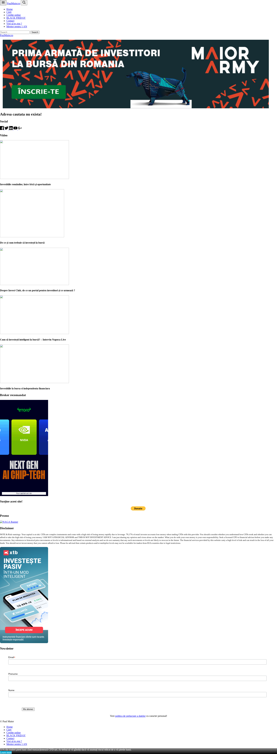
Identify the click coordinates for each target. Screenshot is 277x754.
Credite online (13, 15)
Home (9, 9)
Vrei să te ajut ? (14, 23)
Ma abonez (28, 709)
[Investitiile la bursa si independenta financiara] (34, 382)
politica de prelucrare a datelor (130, 716)
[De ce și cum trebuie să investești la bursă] (32, 236)
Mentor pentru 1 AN (16, 26)
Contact (10, 20)
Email (11, 657)
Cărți (8, 12)
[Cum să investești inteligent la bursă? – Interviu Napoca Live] (34, 333)
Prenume (13, 674)
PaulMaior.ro (13, 3)
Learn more (6, 752)
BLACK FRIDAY (16, 18)
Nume (11, 690)
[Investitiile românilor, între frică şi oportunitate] (34, 178)
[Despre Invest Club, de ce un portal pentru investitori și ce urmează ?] (34, 284)
